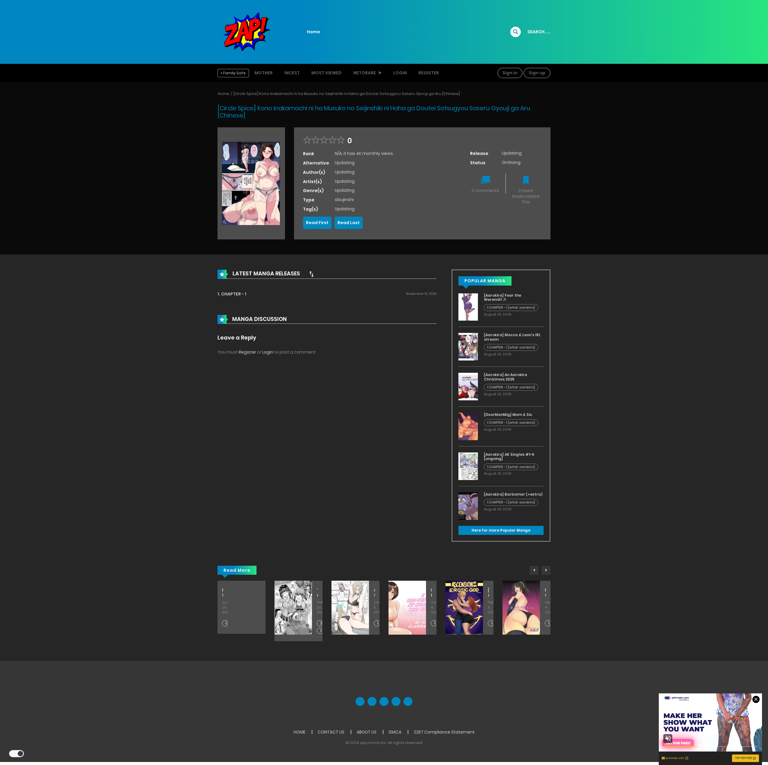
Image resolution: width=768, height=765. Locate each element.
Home (313, 32)
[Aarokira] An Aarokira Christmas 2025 (505, 376)
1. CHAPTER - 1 (232, 294)
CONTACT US (331, 732)
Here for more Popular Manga (501, 530)
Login (400, 73)
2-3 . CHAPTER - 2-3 (321, 623)
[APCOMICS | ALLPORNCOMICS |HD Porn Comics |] (246, 31)
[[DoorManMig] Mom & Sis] (468, 426)
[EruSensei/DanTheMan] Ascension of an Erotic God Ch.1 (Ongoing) (488, 593)
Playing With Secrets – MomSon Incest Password (222, 593)
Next (546, 570)
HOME (299, 732)
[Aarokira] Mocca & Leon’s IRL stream (512, 337)
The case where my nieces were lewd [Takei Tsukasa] (317, 593)
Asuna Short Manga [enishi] (374, 593)
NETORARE (364, 73)
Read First (317, 223)
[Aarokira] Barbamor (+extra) (513, 494)
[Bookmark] (526, 180)
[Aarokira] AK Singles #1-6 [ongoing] (509, 456)
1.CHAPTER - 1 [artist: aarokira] (511, 307)
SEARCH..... (538, 32)
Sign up (537, 73)
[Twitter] (372, 701)
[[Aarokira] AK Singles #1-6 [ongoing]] (468, 466)
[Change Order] (311, 273)
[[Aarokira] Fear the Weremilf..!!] (468, 307)
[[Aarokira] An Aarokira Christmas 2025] (468, 386)
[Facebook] (360, 701)
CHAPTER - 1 (227, 623)
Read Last (349, 223)
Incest (292, 73)
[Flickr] (396, 701)
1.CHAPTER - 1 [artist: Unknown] (492, 623)
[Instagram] (408, 701)
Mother (263, 73)
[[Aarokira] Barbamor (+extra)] (468, 506)
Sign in (510, 73)
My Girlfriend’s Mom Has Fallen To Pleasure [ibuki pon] (545, 593)
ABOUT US (366, 732)
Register (428, 73)
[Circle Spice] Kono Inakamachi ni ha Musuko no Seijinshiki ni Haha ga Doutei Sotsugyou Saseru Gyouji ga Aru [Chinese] (346, 93)
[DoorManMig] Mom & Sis (508, 414)
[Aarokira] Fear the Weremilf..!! (502, 297)
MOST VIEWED (326, 73)
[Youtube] (384, 701)
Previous (534, 570)
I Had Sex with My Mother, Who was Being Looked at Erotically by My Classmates (431, 593)
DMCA (395, 732)
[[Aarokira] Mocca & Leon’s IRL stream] (468, 346)
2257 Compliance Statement (444, 732)
